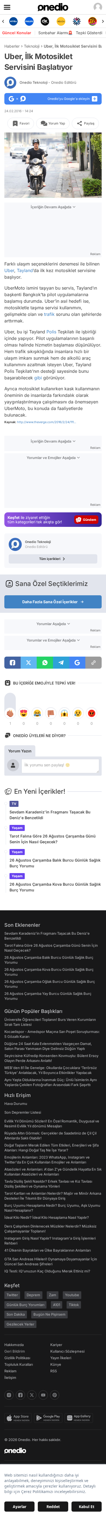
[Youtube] (43, 1395)
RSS (53, 1371)
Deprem (33, 1295)
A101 (56, 1305)
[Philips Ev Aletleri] (29, 21)
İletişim (10, 1377)
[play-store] (49, 1418)
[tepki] (10, 713)
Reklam (10, 1371)
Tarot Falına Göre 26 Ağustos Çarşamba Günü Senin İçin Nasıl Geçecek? (53, 839)
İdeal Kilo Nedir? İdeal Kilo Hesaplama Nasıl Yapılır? (46, 1217)
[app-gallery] (80, 1418)
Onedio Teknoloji (48, 82)
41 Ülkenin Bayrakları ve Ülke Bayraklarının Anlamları (47, 1250)
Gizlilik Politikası (17, 1358)
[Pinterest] (54, 1395)
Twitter (12, 1295)
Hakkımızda (14, 1344)
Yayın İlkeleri (60, 1358)
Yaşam (17, 828)
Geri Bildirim (14, 1351)
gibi (38, 377)
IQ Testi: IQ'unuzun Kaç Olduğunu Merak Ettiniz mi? (47, 1271)
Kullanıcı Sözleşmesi (67, 1351)
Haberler (12, 46)
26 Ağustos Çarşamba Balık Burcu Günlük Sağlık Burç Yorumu (55, 863)
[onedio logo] (49, 1450)
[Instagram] (9, 1395)
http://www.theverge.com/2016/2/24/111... (46, 422)
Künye (55, 1364)
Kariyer (56, 1344)
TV (14, 804)
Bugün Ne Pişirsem (49, 1314)
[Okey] (45, 21)
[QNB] (77, 21)
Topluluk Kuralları (18, 1364)
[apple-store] (19, 1418)
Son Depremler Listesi (22, 1112)
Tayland (25, 270)
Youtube (72, 1295)
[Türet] (93, 21)
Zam (52, 1295)
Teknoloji (31, 46)
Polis (51, 331)
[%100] (61, 21)
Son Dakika (16, 1314)
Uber (9, 270)
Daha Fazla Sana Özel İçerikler (50, 601)
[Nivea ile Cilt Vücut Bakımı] (13, 21)
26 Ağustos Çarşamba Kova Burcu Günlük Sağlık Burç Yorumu (55, 887)
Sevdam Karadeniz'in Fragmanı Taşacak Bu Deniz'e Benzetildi (50, 815)
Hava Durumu (15, 1103)
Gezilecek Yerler (20, 1324)
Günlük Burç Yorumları (25, 1305)
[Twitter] (31, 1395)
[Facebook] (20, 1395)
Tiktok (74, 1305)
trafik (49, 314)
